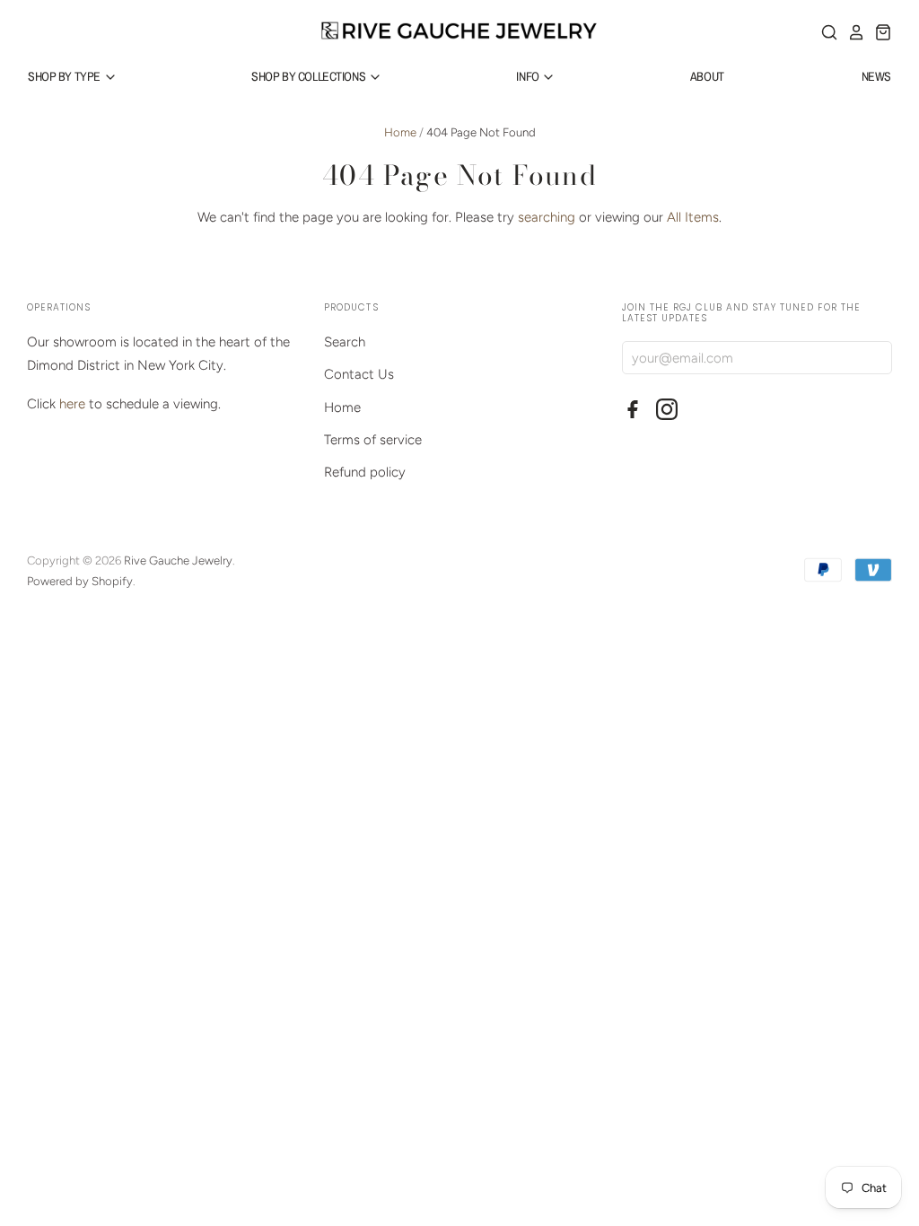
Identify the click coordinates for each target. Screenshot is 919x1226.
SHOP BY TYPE (65, 76)
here (72, 404)
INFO (528, 76)
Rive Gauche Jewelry (178, 560)
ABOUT (707, 76)
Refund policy (365, 472)
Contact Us (359, 374)
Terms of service (373, 440)
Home (400, 132)
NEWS (876, 76)
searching (546, 217)
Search (344, 342)
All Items (693, 217)
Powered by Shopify (80, 581)
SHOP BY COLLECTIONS (309, 76)
